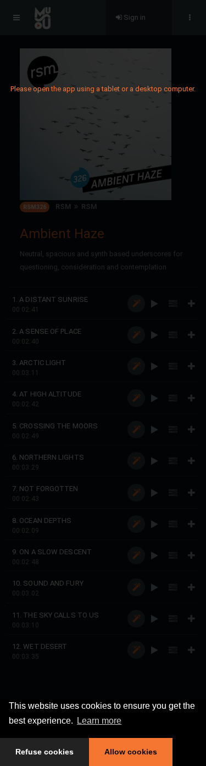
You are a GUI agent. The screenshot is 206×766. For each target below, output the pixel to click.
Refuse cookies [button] (44, 751)
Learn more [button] (99, 720)
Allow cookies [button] (130, 751)
